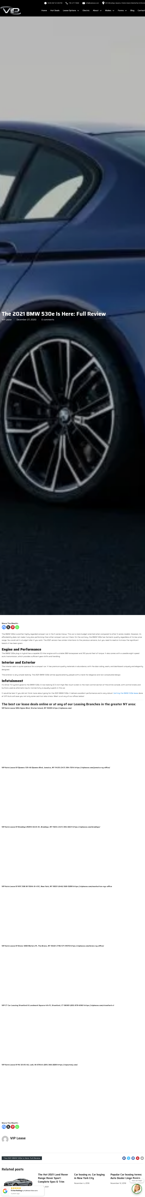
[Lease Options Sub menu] (78, 11)
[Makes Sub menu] (113, 11)
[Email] (142, 1158)
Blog (132, 10)
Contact (141, 10)
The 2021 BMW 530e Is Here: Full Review (22, 1158)
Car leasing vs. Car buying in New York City (89, 1176)
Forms (121, 10)
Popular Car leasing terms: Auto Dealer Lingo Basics (126, 1176)
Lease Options (69, 10)
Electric (86, 10)
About (96, 10)
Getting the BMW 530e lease (126, 693)
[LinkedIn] (133, 1158)
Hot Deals (54, 10)
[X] (8, 627)
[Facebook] (4, 627)
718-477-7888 (74, 3)
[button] (44, 1186)
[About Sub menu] (101, 11)
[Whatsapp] (17, 627)
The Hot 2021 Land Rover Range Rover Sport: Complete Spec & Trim (53, 1178)
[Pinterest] (13, 627)
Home (44, 10)
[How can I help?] (137, 1189)
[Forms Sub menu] (126, 11)
